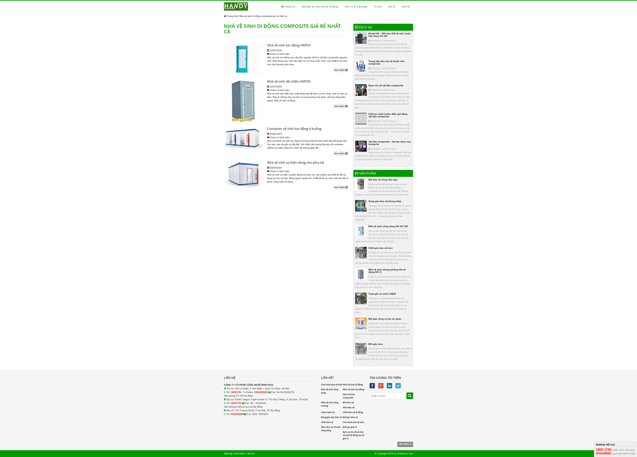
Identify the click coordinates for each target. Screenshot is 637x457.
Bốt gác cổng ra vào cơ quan (384, 318)
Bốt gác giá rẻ (350, 426)
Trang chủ (289, 6)
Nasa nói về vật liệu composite (385, 85)
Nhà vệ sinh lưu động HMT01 (289, 45)
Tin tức (378, 6)
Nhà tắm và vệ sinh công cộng (331, 428)
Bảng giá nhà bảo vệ (331, 417)
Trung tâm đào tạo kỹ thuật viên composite (386, 62)
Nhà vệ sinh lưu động (353, 389)
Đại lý (391, 6)
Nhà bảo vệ (348, 407)
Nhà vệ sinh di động (353, 384)
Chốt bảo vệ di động (353, 412)
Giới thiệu (240, 453)
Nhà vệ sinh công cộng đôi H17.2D (388, 226)
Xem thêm (340, 70)
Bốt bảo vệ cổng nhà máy (382, 179)
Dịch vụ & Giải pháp (356, 6)
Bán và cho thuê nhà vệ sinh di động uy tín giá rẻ (353, 435)
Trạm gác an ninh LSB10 (382, 293)
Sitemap (228, 453)
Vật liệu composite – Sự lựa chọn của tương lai (389, 142)
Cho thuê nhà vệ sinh (331, 384)
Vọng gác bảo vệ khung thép (384, 201)
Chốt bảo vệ (327, 422)
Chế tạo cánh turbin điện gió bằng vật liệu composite (387, 115)
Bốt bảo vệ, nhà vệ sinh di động (320, 6)
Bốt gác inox (375, 344)
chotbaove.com (405, 453)
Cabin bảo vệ (327, 412)
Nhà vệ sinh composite (349, 396)
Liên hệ (405, 6)
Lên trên (404, 444)
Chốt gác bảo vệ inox (380, 248)
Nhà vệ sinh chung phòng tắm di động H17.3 (387, 270)
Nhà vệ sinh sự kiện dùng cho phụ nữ (295, 162)
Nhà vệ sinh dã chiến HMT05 (289, 81)
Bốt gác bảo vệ (350, 417)
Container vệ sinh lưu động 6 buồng (294, 128)
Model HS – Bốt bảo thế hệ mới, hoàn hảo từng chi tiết (389, 34)
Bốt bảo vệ (348, 402)
